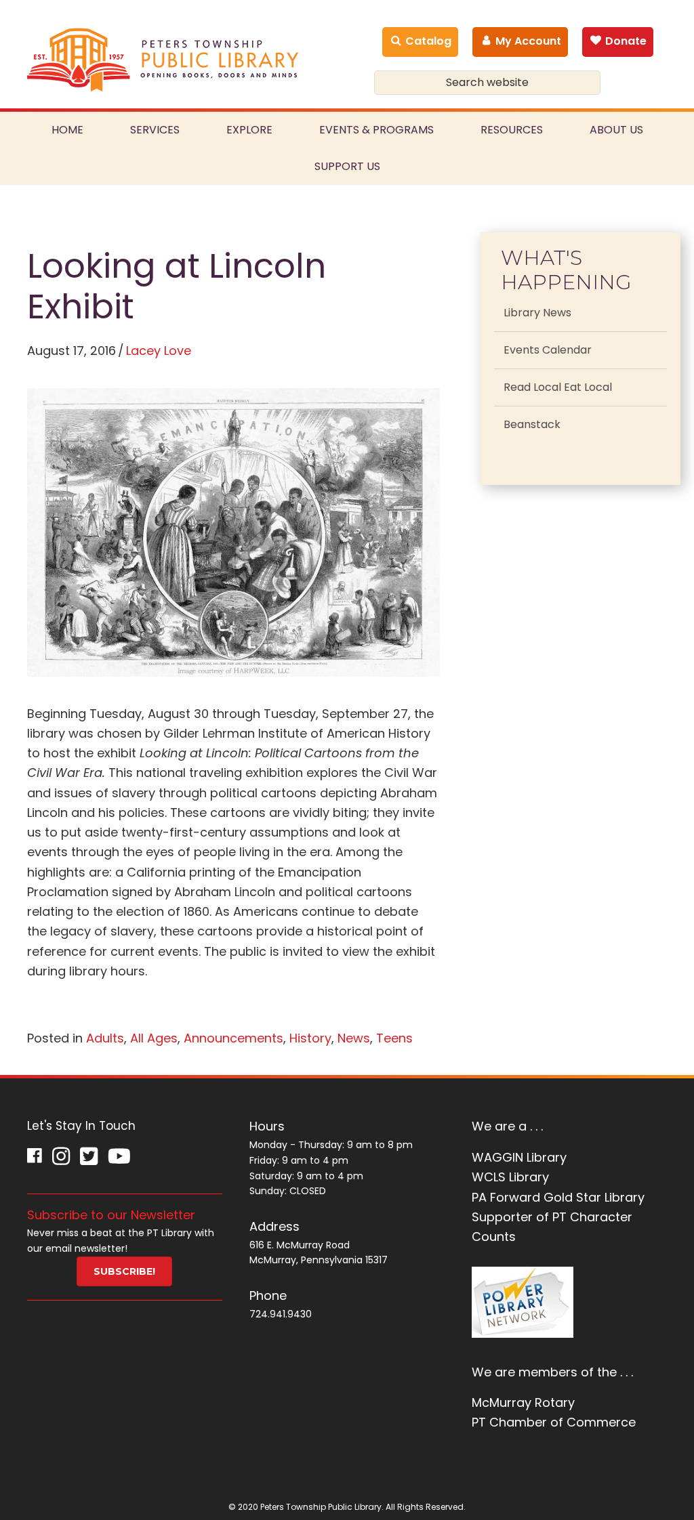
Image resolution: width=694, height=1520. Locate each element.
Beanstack (532, 424)
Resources (512, 130)
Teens (394, 1038)
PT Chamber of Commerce (554, 1422)
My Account (527, 41)
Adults (105, 1038)
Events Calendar (548, 350)
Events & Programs (376, 130)
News (354, 1038)
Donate (625, 41)
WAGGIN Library (519, 1157)
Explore (249, 130)
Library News (537, 312)
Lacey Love (158, 350)
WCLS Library (510, 1176)
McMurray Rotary (523, 1402)
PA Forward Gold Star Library (558, 1197)
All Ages (154, 1038)
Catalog (427, 41)
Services (155, 130)
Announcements (233, 1038)
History (310, 1038)
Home (67, 130)
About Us (616, 130)
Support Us (347, 166)
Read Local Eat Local (558, 387)
